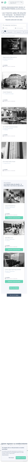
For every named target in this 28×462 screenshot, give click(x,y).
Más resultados (14, 288)
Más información (5, 454)
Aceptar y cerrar (20, 457)
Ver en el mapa (14, 295)
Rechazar (11, 457)
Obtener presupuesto (14, 217)
